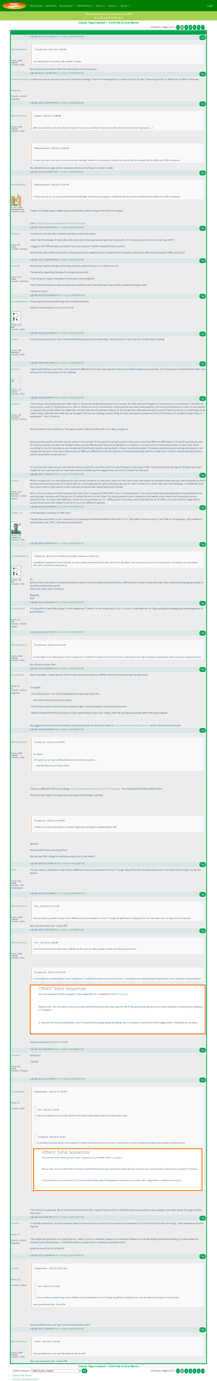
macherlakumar (20, 301)
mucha (15, 1268)
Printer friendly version (25, 1379)
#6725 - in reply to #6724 (64, 729)
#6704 (80, 397)
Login (210, 5)
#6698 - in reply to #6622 (64, 259)
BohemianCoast (20, 79)
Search (100, 5)
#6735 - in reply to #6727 (64, 1255)
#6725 (80, 729)
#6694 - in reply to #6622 (64, 227)
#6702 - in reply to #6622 (64, 362)
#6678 (80, 73)
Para (13, 869)
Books (124, 5)
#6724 (80, 668)
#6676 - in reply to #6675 (64, 36)
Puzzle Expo (66, 5)
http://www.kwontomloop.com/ (131, 725)
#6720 (80, 602)
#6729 (80, 1049)
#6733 (81, 1078)
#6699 (81, 295)
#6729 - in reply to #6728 (64, 1049)
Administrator (19, 49)
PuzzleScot (17, 674)
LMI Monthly (84, 5)
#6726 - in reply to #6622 (65, 863)
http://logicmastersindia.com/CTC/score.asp (60, 223)
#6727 (81, 893)
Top (202, 37)
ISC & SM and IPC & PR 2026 (108, 17)
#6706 (80, 474)
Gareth (15, 1223)
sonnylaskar (17, 1091)
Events (112, 5)
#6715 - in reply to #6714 (64, 543)
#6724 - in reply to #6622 (64, 668)
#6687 (80, 171)
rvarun (14, 339)
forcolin (15, 369)
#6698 (80, 259)
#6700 (80, 332)
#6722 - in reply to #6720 (64, 632)
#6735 (80, 1255)
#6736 (80, 1328)
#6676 (80, 36)
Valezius (15, 233)
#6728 (80, 929)
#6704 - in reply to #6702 (64, 397)
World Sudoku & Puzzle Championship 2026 (108, 14)
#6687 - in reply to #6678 (64, 171)
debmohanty (18, 184)
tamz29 (15, 265)
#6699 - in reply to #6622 (65, 295)
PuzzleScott (18, 608)
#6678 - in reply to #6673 (64, 73)
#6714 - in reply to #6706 (64, 506)
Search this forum (22, 1375)
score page (122, 994)
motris (15, 480)
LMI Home (51, 5)
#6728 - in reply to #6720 (64, 929)
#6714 (80, 506)
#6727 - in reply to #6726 (65, 893)
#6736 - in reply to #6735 (64, 1328)
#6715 (80, 543)
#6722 (80, 632)
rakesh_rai (17, 512)
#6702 (80, 362)
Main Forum (37, 5)
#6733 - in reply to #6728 (65, 1078)
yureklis (15, 403)
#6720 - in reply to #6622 (64, 602)
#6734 (80, 1217)
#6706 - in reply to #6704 (64, 474)
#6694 (80, 227)
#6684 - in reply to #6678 (64, 102)
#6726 (81, 863)
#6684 (80, 102)
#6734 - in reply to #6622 (64, 1217)
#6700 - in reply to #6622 (64, 332)
